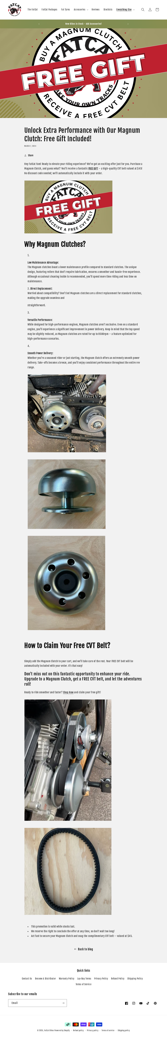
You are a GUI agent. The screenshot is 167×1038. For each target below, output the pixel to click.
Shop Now (68, 692)
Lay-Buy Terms (84, 978)
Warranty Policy (66, 978)
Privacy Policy (101, 978)
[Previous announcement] (39, 24)
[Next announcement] (128, 24)
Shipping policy (124, 1030)
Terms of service (108, 1030)
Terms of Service (83, 984)
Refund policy (78, 1030)
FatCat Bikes (49, 1030)
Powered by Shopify (62, 1030)
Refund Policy (117, 978)
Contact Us (27, 978)
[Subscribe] (63, 1003)
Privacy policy (92, 1030)
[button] (81, 9)
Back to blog (85, 949)
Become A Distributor (45, 978)
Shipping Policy (135, 978)
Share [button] (30, 155)
